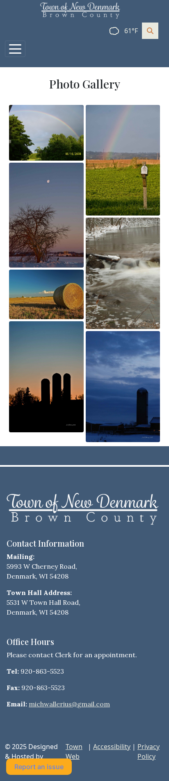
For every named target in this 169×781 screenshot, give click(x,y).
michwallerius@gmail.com (69, 704)
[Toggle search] (150, 31)
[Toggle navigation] (15, 49)
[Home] (81, 10)
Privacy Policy (148, 751)
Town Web (74, 751)
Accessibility (111, 746)
